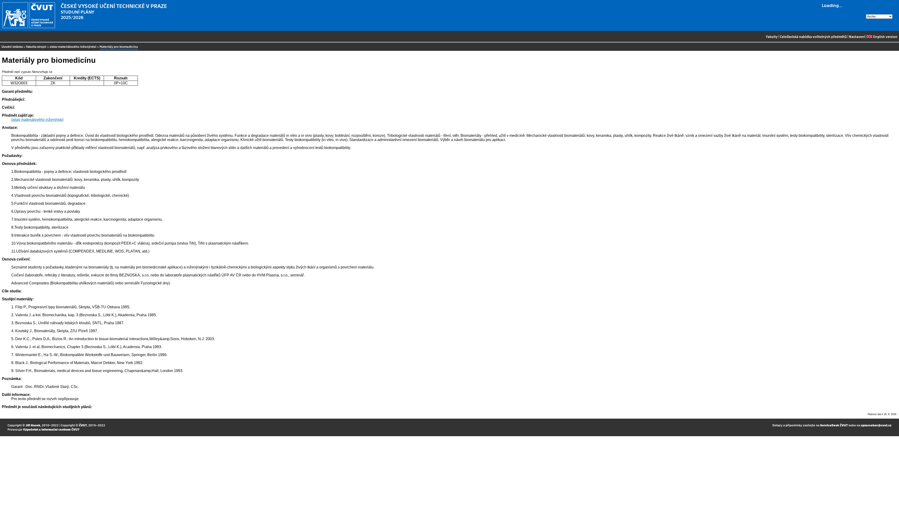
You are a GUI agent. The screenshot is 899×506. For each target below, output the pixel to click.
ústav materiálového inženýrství (73, 46)
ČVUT (83, 425)
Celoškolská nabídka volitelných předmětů (813, 36)
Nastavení (857, 36)
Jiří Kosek (33, 425)
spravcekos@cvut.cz (876, 425)
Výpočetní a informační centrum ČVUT (51, 429)
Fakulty (772, 36)
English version (885, 36)
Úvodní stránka (12, 46)
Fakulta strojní (36, 46)
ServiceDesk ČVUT (834, 425)
